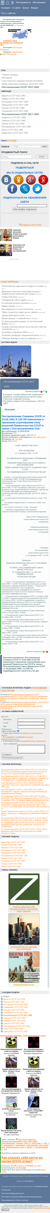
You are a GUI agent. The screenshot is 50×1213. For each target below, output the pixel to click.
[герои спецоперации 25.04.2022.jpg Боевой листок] (24, 982)
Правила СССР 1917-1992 (14, 117)
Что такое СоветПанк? (11, 1135)
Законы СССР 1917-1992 (13, 99)
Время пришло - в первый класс (20, 318)
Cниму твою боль (13, 297)
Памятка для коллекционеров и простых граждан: (11, 1050)
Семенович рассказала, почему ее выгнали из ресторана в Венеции (20, 234)
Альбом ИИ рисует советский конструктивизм (24, 948)
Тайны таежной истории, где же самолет (23, 312)
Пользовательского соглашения (33, 741)
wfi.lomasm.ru (29, 1181)
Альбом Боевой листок (23, 985)
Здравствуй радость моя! (16, 315)
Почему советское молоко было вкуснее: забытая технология (24, 328)
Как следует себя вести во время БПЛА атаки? (22, 1159)
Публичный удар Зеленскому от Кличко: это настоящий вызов (19, 248)
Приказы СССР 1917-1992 (14, 120)
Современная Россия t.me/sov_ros (11, 53)
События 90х (11, 1075)
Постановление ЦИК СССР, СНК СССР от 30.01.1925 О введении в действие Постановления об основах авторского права (24, 831)
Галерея (5, 7)
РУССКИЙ (11, 141)
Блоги (26, 7)
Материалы (39, 2)
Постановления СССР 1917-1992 (20, 114)
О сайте (16, 7)
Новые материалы (9, 282)
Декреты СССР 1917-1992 (13, 96)
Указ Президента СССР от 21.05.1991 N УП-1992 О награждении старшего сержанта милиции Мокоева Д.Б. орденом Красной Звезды (24, 791)
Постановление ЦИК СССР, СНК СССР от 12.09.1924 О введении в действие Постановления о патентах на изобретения (24, 825)
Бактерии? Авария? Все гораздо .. (33, 1116)
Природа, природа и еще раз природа (22, 338)
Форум (34, 7)
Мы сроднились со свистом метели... (22, 309)
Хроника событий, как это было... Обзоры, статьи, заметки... (11, 1071)
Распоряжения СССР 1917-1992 (16, 127)
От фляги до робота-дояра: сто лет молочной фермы (22, 322)
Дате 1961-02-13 (39, 437)
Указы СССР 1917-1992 (12, 130)
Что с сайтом (8, 13)
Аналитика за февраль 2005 (18, 332)
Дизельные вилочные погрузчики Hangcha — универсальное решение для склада (22, 292)
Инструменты (23, 2)
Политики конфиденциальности (17, 738)
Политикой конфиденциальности (12, 1193)
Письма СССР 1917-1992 (13, 108)
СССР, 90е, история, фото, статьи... (11, 1110)
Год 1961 (18, 439)
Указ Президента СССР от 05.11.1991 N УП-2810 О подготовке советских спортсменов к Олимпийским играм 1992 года (25, 785)
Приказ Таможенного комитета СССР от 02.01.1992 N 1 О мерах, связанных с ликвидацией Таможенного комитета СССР (25, 813)
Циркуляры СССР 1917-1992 (15, 133)
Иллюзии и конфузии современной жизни (24, 335)
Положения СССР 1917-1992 (15, 111)
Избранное (4, 49)
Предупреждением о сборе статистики (14, 1200)
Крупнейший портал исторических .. (11, 1114)
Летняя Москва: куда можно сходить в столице (24, 287)
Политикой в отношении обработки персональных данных (21, 1197)
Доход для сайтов (14, 259)
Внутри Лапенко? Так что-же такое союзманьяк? (11, 1131)
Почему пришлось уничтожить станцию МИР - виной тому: (33, 1111)
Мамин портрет (12, 306)
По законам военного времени (19, 303)
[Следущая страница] (48, 930)
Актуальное (17, 47)
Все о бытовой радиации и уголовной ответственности (34, 1050)
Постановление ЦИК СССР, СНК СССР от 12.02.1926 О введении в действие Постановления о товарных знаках (24, 819)
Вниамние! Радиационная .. (33, 1053)
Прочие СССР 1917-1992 (13, 124)
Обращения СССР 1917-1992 (15, 105)
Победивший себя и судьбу (17, 300)
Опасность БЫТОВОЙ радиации (11, 1054)
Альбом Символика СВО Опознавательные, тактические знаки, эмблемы (24, 909)
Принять (4, 1210)
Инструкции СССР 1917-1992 (15, 102)
